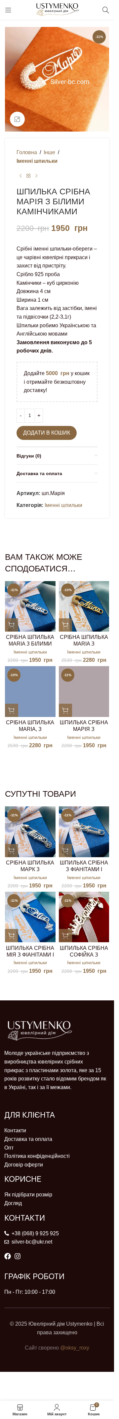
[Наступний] (36, 176)
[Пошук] (105, 10)
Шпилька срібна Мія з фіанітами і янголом (30, 954)
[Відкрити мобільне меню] (8, 10)
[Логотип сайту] (57, 9)
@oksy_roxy (74, 1348)
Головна (27, 152)
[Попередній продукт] (20, 176)
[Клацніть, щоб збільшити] (17, 119)
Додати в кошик (46, 433)
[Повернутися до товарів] (28, 176)
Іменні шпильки (37, 161)
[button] (11, 625)
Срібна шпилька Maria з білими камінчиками (30, 643)
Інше (49, 152)
